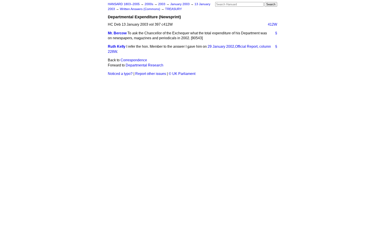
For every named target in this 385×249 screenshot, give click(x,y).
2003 (162, 4)
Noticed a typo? (120, 74)
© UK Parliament (182, 74)
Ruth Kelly (116, 46)
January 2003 (180, 4)
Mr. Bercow (117, 33)
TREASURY (173, 9)
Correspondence (134, 60)
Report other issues (150, 74)
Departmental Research (144, 65)
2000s (149, 4)
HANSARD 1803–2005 (124, 4)
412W (272, 24)
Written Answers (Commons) (140, 9)
